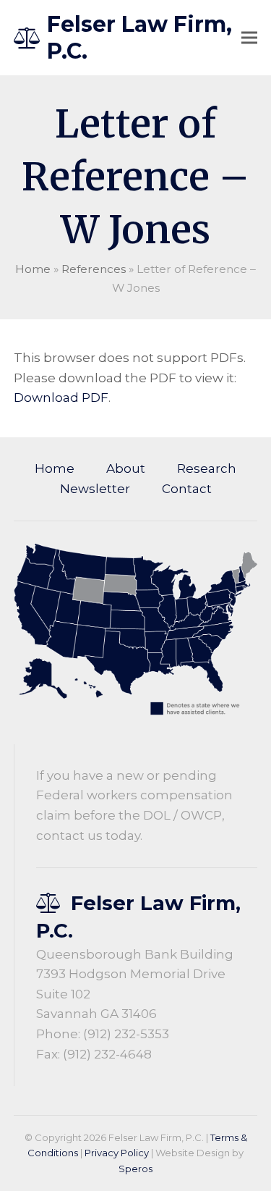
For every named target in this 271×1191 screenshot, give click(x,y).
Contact (187, 488)
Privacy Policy (117, 1152)
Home (33, 269)
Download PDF (61, 397)
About (125, 468)
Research (206, 468)
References (93, 269)
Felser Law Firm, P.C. (139, 37)
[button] (249, 38)
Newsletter (95, 488)
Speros (135, 1168)
